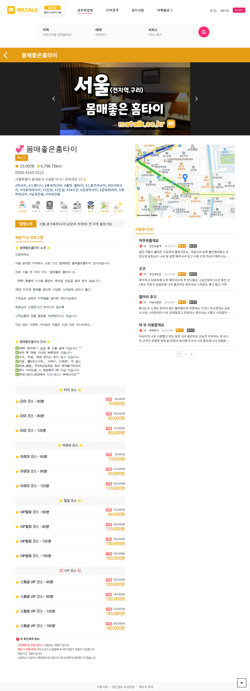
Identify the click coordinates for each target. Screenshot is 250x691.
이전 (53, 98)
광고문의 (239, 10)
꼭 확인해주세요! (30, 639)
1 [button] (185, 354)
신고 (23, 157)
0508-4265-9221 (29, 172)
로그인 (213, 10)
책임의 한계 (146, 687)
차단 (194, 246)
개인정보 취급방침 (123, 687)
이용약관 (102, 687)
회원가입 (224, 10)
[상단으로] (241, 682)
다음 (196, 98)
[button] (179, 354)
